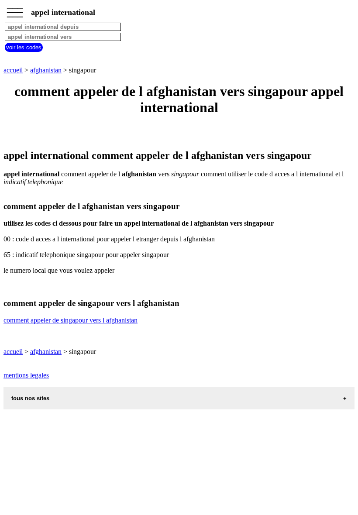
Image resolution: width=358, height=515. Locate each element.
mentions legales (26, 375)
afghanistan (46, 70)
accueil (13, 70)
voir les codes (23, 47)
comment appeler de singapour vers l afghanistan (70, 320)
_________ (15, 9)
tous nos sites (30, 398)
